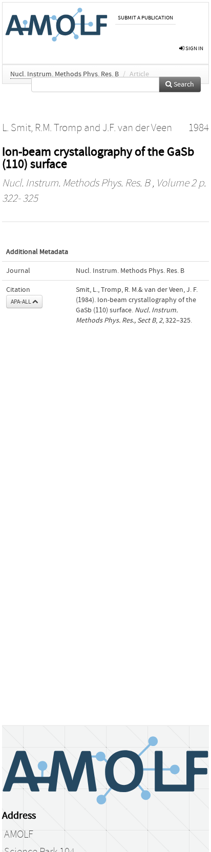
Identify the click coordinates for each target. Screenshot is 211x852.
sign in (193, 48)
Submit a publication (145, 17)
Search (183, 84)
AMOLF (18, 834)
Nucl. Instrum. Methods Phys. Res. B (64, 74)
